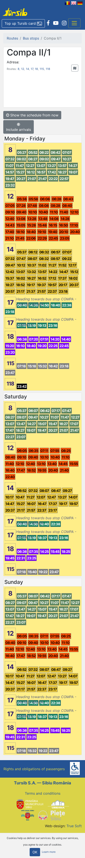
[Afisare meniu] (74, 23)
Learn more (49, 852)
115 (42, 69)
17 (32, 69)
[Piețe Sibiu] (51, 815)
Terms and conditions (42, 793)
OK (34, 852)
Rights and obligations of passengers (34, 769)
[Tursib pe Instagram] (64, 23)
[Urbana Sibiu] (58, 804)
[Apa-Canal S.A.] (27, 815)
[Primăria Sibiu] (29, 804)
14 (27, 69)
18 (36, 69)
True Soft (74, 826)
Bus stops (31, 38)
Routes (12, 38)
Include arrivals (18, 129)
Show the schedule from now (33, 115)
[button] (23, 23)
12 (22, 69)
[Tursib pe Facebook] (48, 23)
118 (48, 69)
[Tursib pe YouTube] (55, 23)
